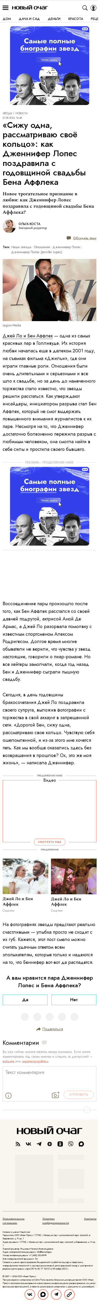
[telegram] (39, 1144)
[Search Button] (85, 8)
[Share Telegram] (56, 1294)
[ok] (60, 1144)
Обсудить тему (84, 238)
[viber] (70, 1144)
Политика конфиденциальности (56, 1221)
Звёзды (7, 113)
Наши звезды (21, 247)
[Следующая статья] (49, 1110)
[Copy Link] (69, 1294)
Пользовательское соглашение (14, 1221)
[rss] (18, 1144)
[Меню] (5, 8)
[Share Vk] (30, 1294)
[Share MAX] (43, 1294)
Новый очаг (30, 7)
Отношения (42, 247)
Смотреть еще (49, 842)
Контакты (90, 1219)
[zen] (49, 1144)
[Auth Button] (93, 8)
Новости (21, 113)
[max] (81, 1144)
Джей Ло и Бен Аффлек (28, 335)
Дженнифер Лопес (67, 247)
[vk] (28, 1144)
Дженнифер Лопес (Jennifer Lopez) (36, 252)
